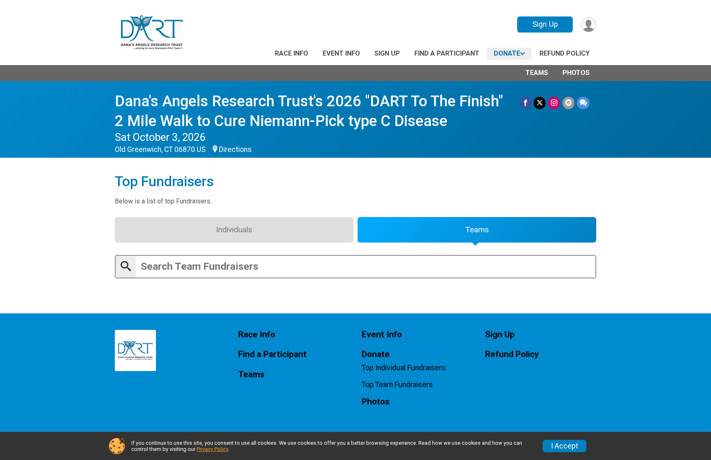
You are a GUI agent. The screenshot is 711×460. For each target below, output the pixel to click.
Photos (576, 73)
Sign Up (545, 24)
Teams (536, 73)
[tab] (234, 230)
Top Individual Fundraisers (404, 368)
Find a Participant (446, 53)
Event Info (341, 53)
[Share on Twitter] (540, 103)
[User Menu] (588, 24)
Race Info (291, 53)
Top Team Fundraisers (397, 385)
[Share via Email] (568, 103)
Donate (507, 53)
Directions (235, 149)
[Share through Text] (583, 103)
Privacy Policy (212, 449)
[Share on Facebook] (525, 103)
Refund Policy (564, 53)
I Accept (564, 446)
